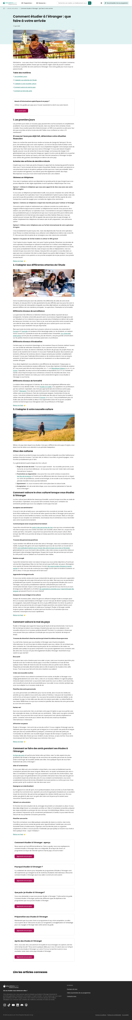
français (42, 397)
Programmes (28, 3)
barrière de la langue (24, 476)
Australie (25, 331)
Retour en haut (18, 261)
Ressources (42, 3)
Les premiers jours (20, 76)
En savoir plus (21, 111)
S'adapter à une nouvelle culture (25, 84)
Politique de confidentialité (114, 1015)
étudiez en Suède (45, 387)
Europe (15, 331)
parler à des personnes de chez (42, 527)
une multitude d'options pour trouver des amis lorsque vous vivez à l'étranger (43, 548)
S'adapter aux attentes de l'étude (25, 80)
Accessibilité (125, 1015)
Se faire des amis (18, 755)
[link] (37, 8)
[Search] (89, 3)
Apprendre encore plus (24, 856)
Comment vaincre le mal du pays (25, 87)
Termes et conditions (100, 1015)
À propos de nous (72, 989)
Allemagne (22, 391)
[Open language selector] (101, 3)
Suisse (15, 370)
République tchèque (58, 368)
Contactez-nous (71, 996)
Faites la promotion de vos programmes (79, 993)
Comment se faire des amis (23, 91)
